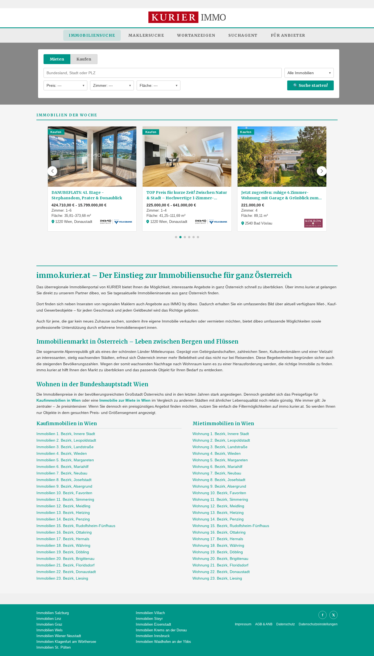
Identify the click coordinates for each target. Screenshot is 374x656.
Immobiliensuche (92, 35)
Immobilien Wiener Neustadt (58, 636)
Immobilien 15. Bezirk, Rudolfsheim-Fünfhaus (75, 525)
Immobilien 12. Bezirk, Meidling (63, 506)
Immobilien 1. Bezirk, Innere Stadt (65, 433)
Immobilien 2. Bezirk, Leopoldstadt (66, 440)
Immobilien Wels (49, 630)
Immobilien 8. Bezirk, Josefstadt (63, 479)
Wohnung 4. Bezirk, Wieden (216, 453)
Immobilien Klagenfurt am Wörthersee (66, 642)
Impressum (243, 624)
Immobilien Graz (49, 624)
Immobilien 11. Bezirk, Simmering (65, 499)
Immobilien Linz (48, 619)
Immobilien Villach (150, 613)
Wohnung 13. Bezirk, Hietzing (218, 512)
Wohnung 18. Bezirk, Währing (218, 545)
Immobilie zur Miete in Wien (125, 400)
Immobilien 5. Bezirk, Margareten (65, 460)
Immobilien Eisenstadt (153, 624)
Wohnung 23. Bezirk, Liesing (217, 578)
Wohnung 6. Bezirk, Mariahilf (217, 466)
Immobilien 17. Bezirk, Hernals (62, 539)
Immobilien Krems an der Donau (161, 630)
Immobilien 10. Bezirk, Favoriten (64, 493)
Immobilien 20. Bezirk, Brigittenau (65, 558)
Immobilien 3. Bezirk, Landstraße (65, 447)
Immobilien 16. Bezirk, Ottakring (64, 532)
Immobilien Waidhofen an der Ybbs (163, 642)
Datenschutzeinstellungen (318, 624)
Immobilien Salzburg (52, 613)
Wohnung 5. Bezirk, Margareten (220, 460)
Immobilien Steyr (149, 619)
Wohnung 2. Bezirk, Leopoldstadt (221, 440)
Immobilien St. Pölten (53, 647)
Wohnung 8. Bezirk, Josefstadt (218, 479)
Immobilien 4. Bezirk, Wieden (61, 453)
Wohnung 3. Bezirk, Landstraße (220, 447)
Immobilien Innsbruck (153, 636)
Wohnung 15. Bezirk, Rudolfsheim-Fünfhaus (230, 525)
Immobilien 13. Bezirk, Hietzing (63, 512)
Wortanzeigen (196, 35)
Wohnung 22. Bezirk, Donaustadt (221, 571)
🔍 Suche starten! (310, 85)
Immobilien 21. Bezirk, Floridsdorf (65, 565)
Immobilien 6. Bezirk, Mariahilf (62, 466)
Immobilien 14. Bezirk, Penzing (63, 519)
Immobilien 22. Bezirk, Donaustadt (66, 571)
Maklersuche (146, 35)
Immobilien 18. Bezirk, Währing (63, 545)
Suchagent (243, 35)
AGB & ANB (263, 624)
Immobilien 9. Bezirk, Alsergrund (64, 486)
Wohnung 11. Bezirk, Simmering (220, 499)
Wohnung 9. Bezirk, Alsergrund (219, 486)
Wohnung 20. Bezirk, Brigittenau (220, 558)
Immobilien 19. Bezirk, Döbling (62, 552)
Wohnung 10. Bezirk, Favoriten (219, 493)
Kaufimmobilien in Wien (58, 400)
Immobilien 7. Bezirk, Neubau (61, 473)
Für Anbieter (288, 35)
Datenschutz (285, 624)
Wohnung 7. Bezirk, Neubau (216, 473)
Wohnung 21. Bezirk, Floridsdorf (220, 565)
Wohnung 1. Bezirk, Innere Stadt (220, 433)
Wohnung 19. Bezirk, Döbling (217, 552)
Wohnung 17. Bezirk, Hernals (217, 539)
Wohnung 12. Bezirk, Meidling (218, 506)
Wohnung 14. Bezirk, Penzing (218, 519)
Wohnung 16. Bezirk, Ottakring (219, 532)
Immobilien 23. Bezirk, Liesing (62, 578)
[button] (52, 171)
